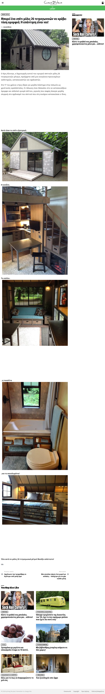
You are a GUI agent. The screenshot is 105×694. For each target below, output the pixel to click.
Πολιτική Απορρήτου (98, 691)
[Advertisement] (35, 112)
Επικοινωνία (67, 691)
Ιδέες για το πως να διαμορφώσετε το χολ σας (17, 679)
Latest (52, 9)
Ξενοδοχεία (40, 675)
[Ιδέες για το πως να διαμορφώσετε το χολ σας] (17, 663)
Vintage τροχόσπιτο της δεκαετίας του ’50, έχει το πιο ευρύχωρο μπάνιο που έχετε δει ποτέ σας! (52, 617)
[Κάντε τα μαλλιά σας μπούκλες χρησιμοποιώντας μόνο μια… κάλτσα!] (17, 600)
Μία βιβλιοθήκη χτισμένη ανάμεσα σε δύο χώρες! (51, 648)
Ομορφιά (4, 612)
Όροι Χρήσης (85, 691)
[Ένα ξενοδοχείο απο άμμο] (52, 663)
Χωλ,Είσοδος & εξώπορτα (9, 675)
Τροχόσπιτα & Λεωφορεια (44, 612)
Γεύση (3, 644)
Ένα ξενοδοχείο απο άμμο (47, 678)
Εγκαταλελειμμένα (42, 644)
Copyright (76, 691)
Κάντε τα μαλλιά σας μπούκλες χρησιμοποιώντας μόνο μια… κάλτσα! (17, 616)
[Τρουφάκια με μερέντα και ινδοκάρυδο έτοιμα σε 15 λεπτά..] (17, 633)
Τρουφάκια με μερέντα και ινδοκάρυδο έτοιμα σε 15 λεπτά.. (15, 648)
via (2, 564)
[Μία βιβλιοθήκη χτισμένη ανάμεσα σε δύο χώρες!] (52, 633)
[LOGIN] (103, 3)
